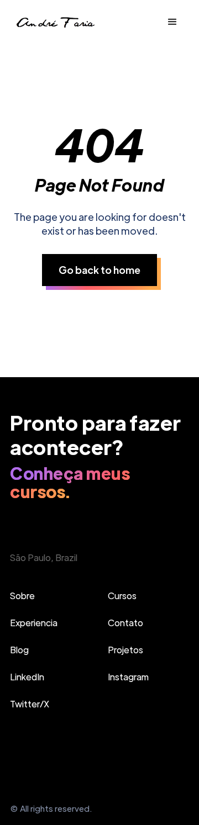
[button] (172, 22)
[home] (55, 22)
